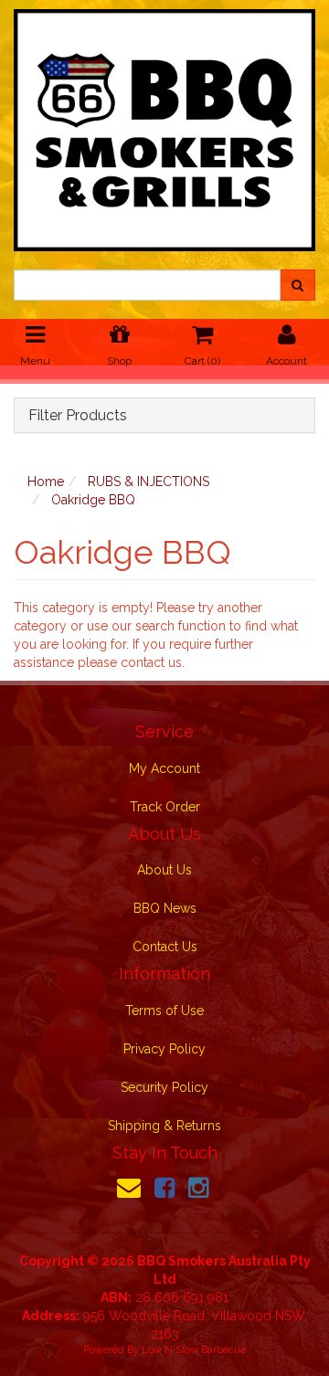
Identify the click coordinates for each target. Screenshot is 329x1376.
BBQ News (164, 908)
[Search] (297, 285)
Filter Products (77, 416)
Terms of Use (164, 1010)
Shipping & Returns (164, 1125)
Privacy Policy (164, 1049)
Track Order (165, 806)
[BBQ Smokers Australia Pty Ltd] (164, 124)
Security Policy (164, 1087)
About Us (164, 870)
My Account (164, 768)
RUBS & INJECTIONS (148, 481)
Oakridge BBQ (93, 499)
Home (45, 481)
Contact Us (165, 946)
